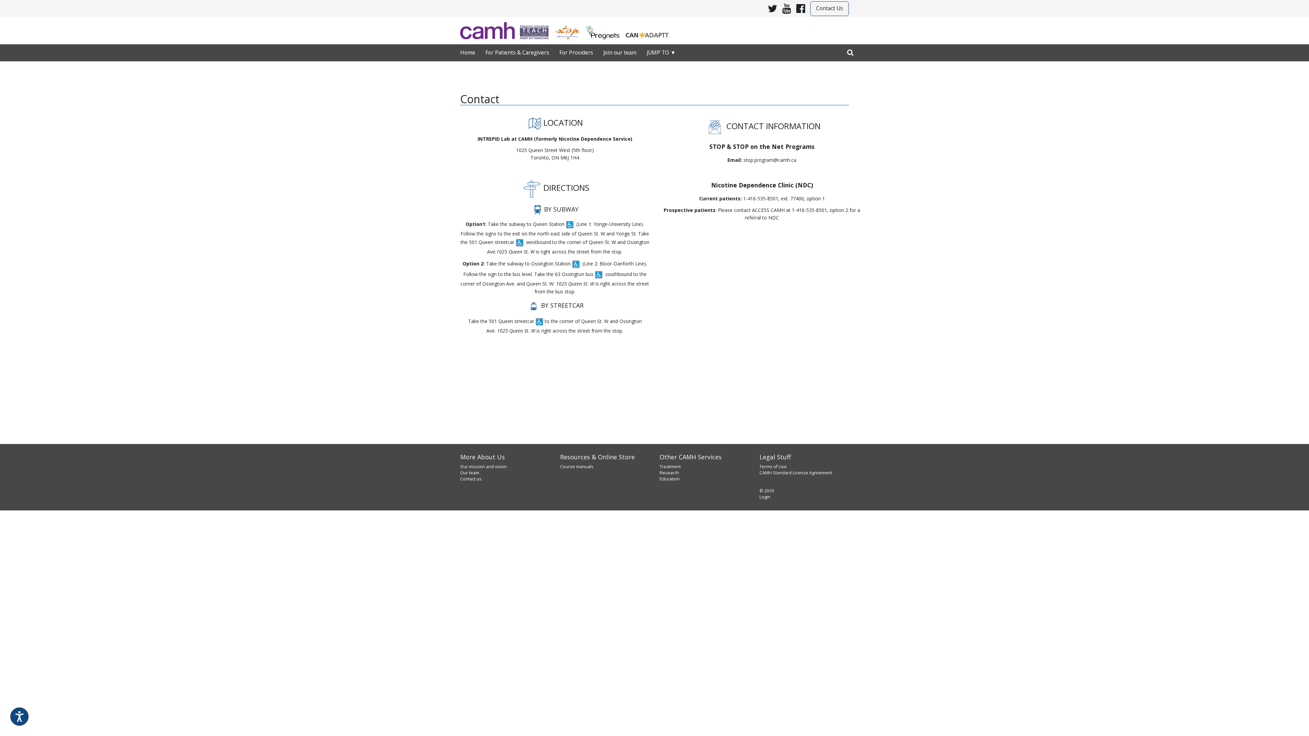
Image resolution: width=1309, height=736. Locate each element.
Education (670, 479)
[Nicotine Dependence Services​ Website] (490, 30)
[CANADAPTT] (650, 30)
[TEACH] (537, 30)
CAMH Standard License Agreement (795, 473)
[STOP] (570, 30)
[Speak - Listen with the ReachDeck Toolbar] (19, 716)
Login (764, 497)
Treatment (670, 467)
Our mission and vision (483, 467)
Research (669, 473)
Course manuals (576, 467)
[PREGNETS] (605, 30)
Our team (469, 473)
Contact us (471, 479)
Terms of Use (773, 467)
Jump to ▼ (661, 52)
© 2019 (766, 491)
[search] (850, 51)
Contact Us (829, 8)
